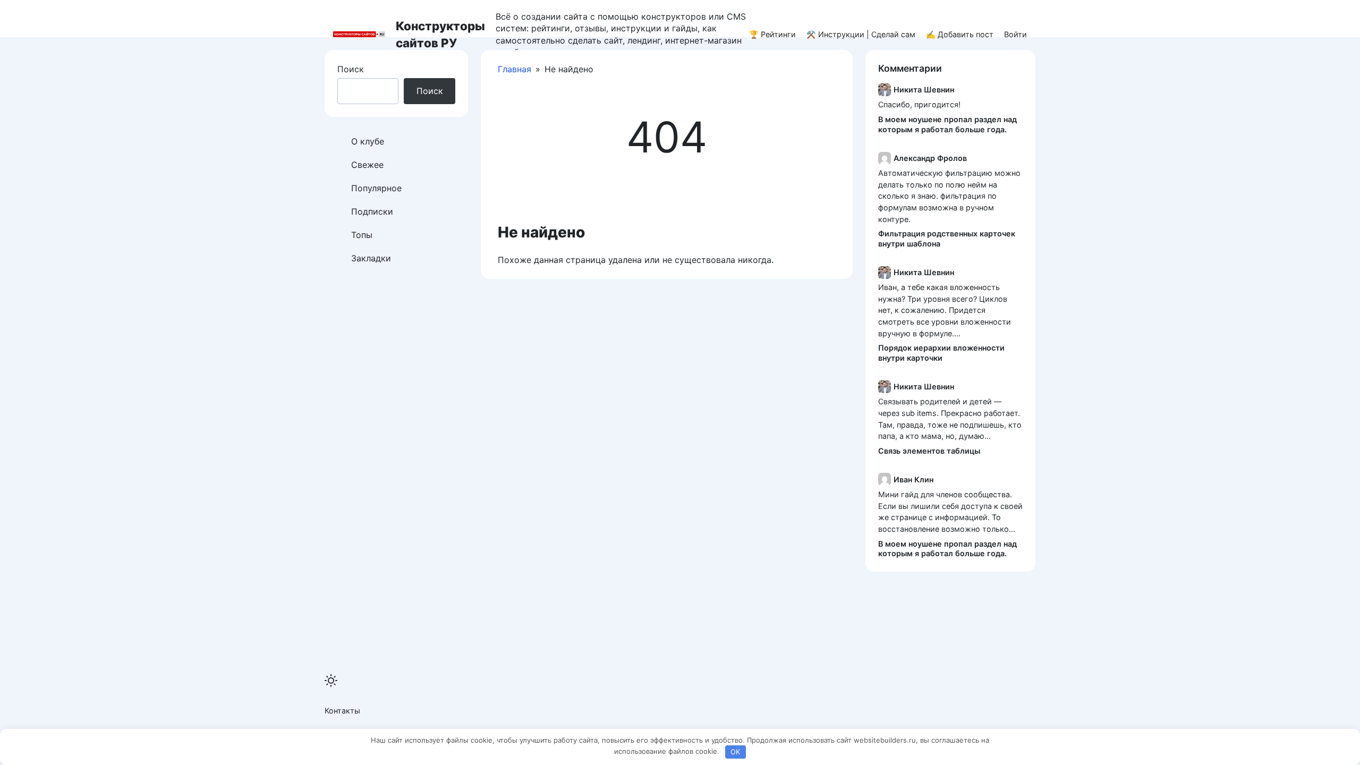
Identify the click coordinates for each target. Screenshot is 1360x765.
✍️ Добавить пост (959, 34)
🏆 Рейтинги (772, 34)
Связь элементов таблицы (929, 450)
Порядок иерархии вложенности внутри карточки (941, 352)
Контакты (342, 710)
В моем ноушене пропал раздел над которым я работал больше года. (947, 124)
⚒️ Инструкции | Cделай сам (860, 34)
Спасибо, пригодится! (919, 104)
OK (735, 751)
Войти (1015, 34)
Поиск (350, 69)
